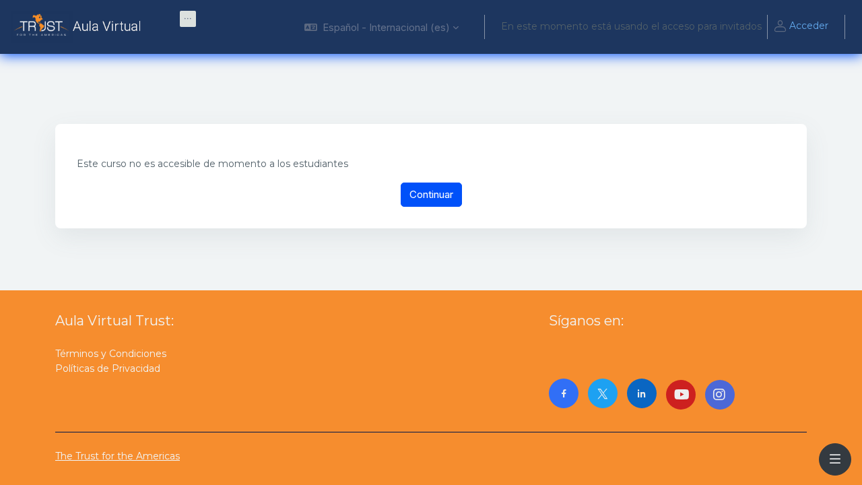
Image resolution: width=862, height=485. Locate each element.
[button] (381, 27)
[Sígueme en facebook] (563, 393)
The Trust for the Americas (117, 456)
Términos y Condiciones (110, 354)
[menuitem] (188, 19)
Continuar (431, 194)
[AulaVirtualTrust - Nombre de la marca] (79, 27)
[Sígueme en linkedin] (642, 393)
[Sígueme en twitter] (603, 393)
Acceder (808, 26)
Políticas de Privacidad (107, 368)
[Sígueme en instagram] (720, 395)
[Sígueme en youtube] (681, 395)
